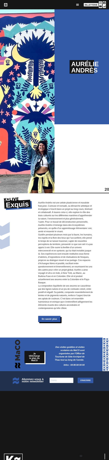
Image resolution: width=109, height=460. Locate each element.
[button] (77, 5)
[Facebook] (104, 3)
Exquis (17, 204)
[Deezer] (104, 6)
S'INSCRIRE (85, 380)
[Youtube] (100, 6)
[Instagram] (100, 3)
